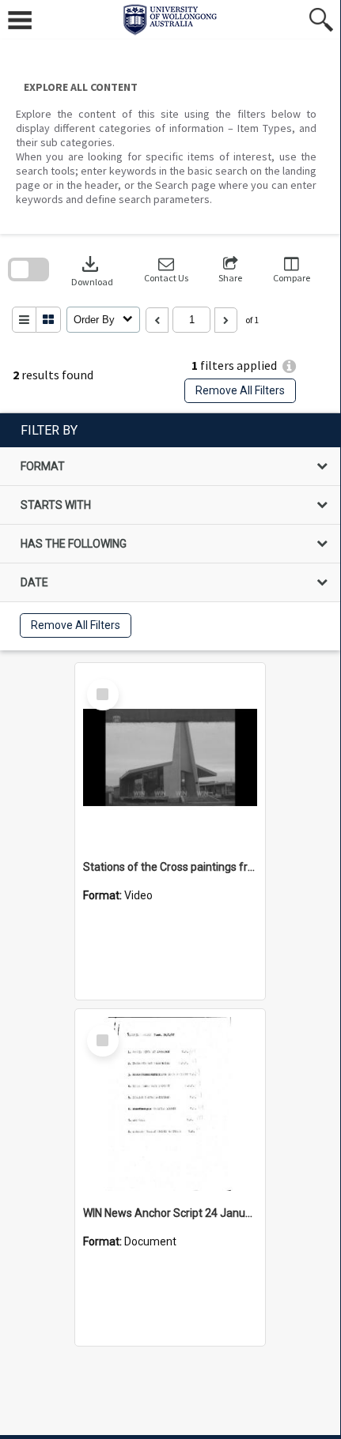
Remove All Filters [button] (240, 390)
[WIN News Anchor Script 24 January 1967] (170, 1104)
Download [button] (92, 270)
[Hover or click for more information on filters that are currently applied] (289, 366)
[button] (166, 270)
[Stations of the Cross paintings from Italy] (170, 758)
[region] (170, 531)
